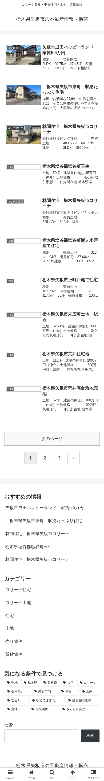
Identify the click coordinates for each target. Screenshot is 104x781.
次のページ (52, 438)
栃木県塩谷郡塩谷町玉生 (28, 546)
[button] (93, 680)
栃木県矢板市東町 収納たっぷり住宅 (43, 520)
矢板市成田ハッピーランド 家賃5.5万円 (44, 507)
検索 (8, 725)
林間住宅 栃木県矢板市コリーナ (37, 533)
